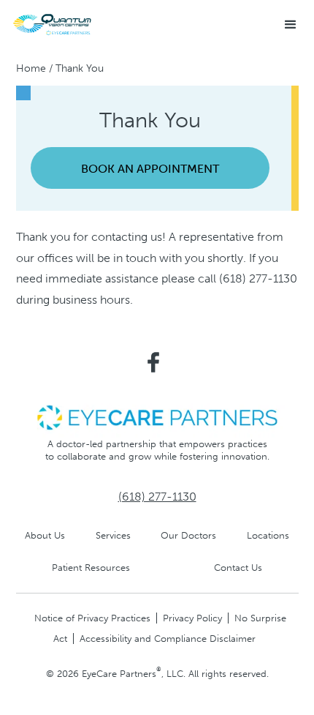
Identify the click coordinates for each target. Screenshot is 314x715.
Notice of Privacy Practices (92, 618)
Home (31, 68)
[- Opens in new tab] (157, 416)
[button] (291, 25)
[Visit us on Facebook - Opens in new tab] (153, 362)
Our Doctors (188, 535)
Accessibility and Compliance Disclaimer (168, 638)
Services (113, 535)
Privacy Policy (192, 618)
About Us (45, 535)
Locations (268, 535)
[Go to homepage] (54, 24)
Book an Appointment (150, 169)
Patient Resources (91, 567)
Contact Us (238, 567)
